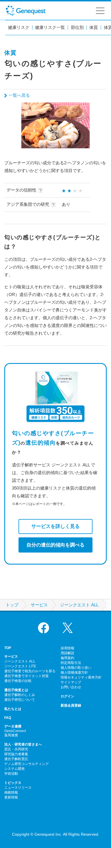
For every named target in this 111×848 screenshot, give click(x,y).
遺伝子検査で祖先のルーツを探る (30, 671)
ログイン (67, 696)
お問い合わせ (71, 687)
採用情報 (67, 648)
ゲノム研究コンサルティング (26, 764)
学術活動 (11, 774)
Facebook (43, 628)
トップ (12, 605)
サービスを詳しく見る (55, 526)
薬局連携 (11, 735)
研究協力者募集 (16, 754)
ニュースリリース (18, 788)
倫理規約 (67, 658)
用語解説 (67, 653)
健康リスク (18, 27)
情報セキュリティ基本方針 (81, 677)
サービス (39, 605)
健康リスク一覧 (50, 27)
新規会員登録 (71, 705)
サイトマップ (71, 682)
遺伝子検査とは (16, 690)
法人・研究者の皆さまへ (23, 744)
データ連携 (12, 726)
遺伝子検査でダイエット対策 (26, 676)
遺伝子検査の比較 (18, 681)
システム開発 (14, 769)
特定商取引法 (71, 663)
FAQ (7, 718)
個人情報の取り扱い (76, 668)
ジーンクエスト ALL (79, 605)
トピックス (12, 783)
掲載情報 (11, 792)
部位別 (77, 27)
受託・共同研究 (16, 749)
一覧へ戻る (19, 95)
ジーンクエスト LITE (20, 666)
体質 (93, 27)
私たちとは (12, 709)
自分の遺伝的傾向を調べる (55, 544)
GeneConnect (15, 731)
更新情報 (11, 797)
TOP (7, 648)
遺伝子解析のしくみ (19, 695)
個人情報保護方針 (74, 672)
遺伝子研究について (19, 700)
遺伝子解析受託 (16, 759)
